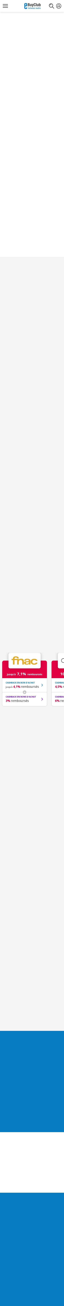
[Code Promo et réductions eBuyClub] (32, 6)
